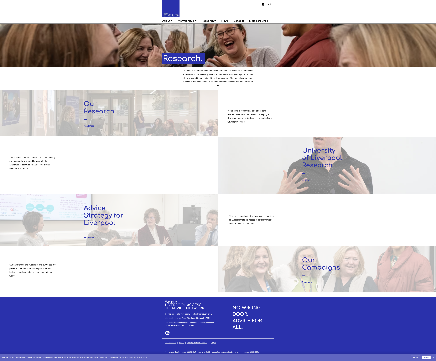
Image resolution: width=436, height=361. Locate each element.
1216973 (190, 352)
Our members (170, 343)
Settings (416, 357)
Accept (426, 357)
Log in (213, 343)
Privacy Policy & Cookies (197, 343)
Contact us (169, 314)
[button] (170, 21)
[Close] (433, 357)
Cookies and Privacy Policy (137, 357)
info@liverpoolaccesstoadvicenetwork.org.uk (195, 314)
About (181, 343)
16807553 (254, 352)
